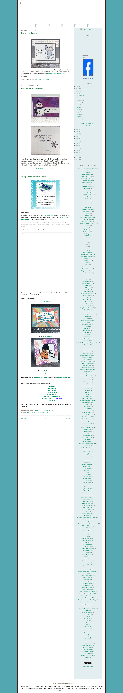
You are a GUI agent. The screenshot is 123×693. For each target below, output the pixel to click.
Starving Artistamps (87, 561)
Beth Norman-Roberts (52, 396)
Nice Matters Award (87, 435)
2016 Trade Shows (87, 170)
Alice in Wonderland (87, 182)
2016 (77, 138)
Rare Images (87, 487)
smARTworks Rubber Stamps (87, 526)
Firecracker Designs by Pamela (87, 314)
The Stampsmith (87, 618)
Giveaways (87, 336)
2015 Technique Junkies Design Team (87, 168)
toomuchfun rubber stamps (87, 630)
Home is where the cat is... (29, 33)
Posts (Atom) (30, 421)
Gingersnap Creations (87, 328)
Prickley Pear (87, 480)
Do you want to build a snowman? (32, 88)
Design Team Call (87, 291)
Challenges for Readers (87, 252)
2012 (77, 148)
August (79, 102)
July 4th (87, 392)
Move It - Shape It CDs (87, 421)
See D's (87, 511)
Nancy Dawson (87, 429)
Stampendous (87, 552)
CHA (87, 250)
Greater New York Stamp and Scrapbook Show (87, 343)
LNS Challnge (86, 406)
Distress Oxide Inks (87, 295)
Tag (87, 581)
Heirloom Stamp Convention (87, 355)
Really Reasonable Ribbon (87, 489)
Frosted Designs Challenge (87, 320)
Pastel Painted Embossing (87, 460)
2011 (77, 150)
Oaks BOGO (87, 439)
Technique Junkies (86, 598)
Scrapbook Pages (87, 507)
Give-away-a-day (87, 330)
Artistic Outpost (87, 203)
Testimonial (87, 610)
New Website (87, 433)
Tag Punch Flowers (87, 583)
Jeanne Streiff (87, 388)
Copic (86, 279)
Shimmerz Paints (87, 522)
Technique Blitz (87, 585)
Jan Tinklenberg (87, 382)
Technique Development (87, 589)
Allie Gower (87, 184)
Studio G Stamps (87, 567)
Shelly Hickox (87, 515)
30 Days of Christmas (87, 174)
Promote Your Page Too (88, 78)
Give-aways (87, 332)
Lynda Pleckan (52, 392)
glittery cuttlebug (87, 338)
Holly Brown (52, 390)
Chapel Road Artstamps (87, 256)
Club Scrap (87, 275)
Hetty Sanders (87, 359)
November (80, 95)
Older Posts (68, 418)
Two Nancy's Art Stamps (87, 643)
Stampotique (87, 558)
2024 (77, 86)
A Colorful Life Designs (87, 180)
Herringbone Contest (87, 357)
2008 (77, 157)
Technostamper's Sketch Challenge (87, 608)
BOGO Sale (87, 225)
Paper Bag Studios (87, 454)
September (80, 100)
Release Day (87, 491)
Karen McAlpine (87, 396)
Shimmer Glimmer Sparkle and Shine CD (87, 517)
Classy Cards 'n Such (87, 267)
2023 (77, 88)
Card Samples (86, 232)
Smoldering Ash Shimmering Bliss (56, 73)
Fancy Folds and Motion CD (87, 308)
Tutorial (87, 639)
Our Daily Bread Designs (87, 448)
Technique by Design (87, 587)
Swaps (87, 573)
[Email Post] (52, 79)
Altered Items (87, 188)
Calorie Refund (47, 301)
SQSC (87, 536)
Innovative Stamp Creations (87, 375)
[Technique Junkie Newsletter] (88, 67)
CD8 (87, 246)
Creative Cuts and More (87, 283)
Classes (87, 264)
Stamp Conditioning (87, 544)
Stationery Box (87, 563)
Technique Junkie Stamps (87, 596)
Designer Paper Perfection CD (87, 293)
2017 (77, 136)
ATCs (87, 205)
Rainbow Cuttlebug (87, 482)
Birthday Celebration (87, 211)
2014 (77, 143)
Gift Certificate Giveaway (87, 324)
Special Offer (87, 532)
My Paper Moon (87, 425)
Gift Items (87, 326)
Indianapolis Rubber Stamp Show (87, 369)
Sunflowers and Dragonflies (87, 569)
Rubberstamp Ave (87, 501)
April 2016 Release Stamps (87, 195)
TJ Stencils (87, 628)
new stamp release (49, 215)
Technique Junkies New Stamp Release (33, 177)
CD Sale (87, 236)
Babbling (87, 207)
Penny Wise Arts (87, 466)
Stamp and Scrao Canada (87, 538)
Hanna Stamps (87, 349)
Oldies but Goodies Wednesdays (87, 443)
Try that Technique (87, 637)
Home (45, 418)
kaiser (87, 394)
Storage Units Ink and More (87, 565)
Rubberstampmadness (87, 503)
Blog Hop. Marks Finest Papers (87, 217)
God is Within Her (47, 336)
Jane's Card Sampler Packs (87, 386)
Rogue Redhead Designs (87, 497)
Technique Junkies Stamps (41, 412)
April (78, 112)
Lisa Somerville (87, 404)
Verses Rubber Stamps (87, 651)
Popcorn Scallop (87, 478)
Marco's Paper (87, 408)
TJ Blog (52, 386)
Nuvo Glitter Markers (87, 437)
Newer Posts (23, 418)
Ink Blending (87, 371)
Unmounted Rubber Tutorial (87, 645)
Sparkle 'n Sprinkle (87, 530)
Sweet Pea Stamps (87, 577)
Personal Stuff (87, 468)
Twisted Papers (87, 641)
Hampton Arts (87, 347)
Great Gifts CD (87, 341)
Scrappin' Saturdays (87, 509)
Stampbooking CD (86, 550)
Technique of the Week (87, 604)
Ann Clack (87, 190)
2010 (77, 152)
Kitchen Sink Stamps (87, 398)
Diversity (87, 297)
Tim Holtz (87, 620)
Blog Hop (87, 215)
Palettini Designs (87, 452)
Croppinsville (87, 285)
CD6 (87, 242)
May (78, 109)
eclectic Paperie (87, 304)
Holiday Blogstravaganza (87, 361)
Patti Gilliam (51, 394)
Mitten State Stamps (87, 419)
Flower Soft (87, 318)
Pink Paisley (87, 470)
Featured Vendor (87, 312)
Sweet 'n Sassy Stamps (87, 575)
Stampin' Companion (87, 554)
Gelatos (87, 322)
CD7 (87, 244)
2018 (77, 134)
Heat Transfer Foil (87, 353)
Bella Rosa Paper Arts (87, 209)
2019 (77, 131)
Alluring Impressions (87, 186)
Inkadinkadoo (87, 373)
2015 (77, 141)
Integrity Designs (87, 380)
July (78, 105)
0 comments (46, 79)
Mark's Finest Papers (87, 410)
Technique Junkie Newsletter (88, 57)
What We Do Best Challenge (87, 655)
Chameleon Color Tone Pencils (87, 254)
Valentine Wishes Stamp (40, 377)
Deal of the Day (87, 287)
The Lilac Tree (87, 616)
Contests (87, 277)
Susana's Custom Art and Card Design (87, 571)
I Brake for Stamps (87, 365)
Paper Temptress (87, 456)
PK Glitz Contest (87, 474)
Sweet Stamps (87, 579)
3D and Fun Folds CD (87, 176)
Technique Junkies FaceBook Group (87, 600)
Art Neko (87, 199)
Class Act (87, 262)
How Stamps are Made (87, 363)
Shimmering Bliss (87, 519)
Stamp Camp (87, 542)
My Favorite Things (87, 423)
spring (87, 534)
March (79, 114)
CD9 (87, 248)
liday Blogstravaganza (87, 402)
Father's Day (87, 310)
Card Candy (87, 229)
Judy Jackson (52, 400)
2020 (77, 129)
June (78, 107)
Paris (87, 458)
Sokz (87, 528)
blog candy (87, 213)
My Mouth (47, 370)
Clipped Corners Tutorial (87, 271)
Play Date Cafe (87, 476)
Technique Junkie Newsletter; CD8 (87, 593)
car (87, 227)
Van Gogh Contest (87, 649)
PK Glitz (87, 472)
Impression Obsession (87, 367)
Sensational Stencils (87, 513)
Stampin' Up (87, 556)
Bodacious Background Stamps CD (87, 223)
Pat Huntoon (46, 398)
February (79, 116)
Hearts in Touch (87, 351)
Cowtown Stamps (87, 281)
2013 (77, 145)
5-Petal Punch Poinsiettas (87, 178)
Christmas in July (87, 260)
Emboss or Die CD (86, 306)
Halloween (87, 345)
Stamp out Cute (87, 546)
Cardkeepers (87, 234)
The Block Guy (87, 614)
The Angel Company (87, 612)
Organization (87, 445)
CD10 (87, 238)
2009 (77, 155)
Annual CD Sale (87, 193)
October (79, 98)
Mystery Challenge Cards (87, 427)
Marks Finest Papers (87, 413)
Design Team (87, 289)
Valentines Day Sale (87, 647)
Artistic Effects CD (87, 201)
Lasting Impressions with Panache (87, 400)
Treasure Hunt (87, 635)
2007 (77, 160)
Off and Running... (87, 441)
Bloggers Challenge (87, 221)
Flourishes (87, 316)
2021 (77, 93)
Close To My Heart (87, 273)
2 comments (46, 410)
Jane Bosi (87, 384)
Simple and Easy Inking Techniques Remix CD (87, 524)
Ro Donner (52, 388)
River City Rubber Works (87, 495)
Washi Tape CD (87, 653)
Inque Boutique (87, 378)
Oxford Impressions (87, 449)
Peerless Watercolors (87, 464)
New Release (29, 412)
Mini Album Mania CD (87, 417)
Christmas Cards (87, 258)
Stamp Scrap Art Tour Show (87, 548)
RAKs (87, 484)
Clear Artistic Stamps (87, 269)
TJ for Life (87, 624)
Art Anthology (87, 197)
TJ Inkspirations (87, 626)
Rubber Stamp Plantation (87, 499)
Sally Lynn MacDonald (87, 505)
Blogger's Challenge (87, 219)
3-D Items (87, 172)
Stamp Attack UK (87, 540)
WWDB (87, 657)
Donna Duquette (87, 299)
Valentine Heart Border (63, 377)
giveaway (87, 334)
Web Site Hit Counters (88, 666)
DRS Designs (87, 301)
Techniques (87, 606)
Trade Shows (87, 633)
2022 (77, 91)
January (79, 119)
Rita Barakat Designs (87, 493)
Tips (87, 622)
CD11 (87, 240)
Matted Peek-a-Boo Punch (87, 415)
